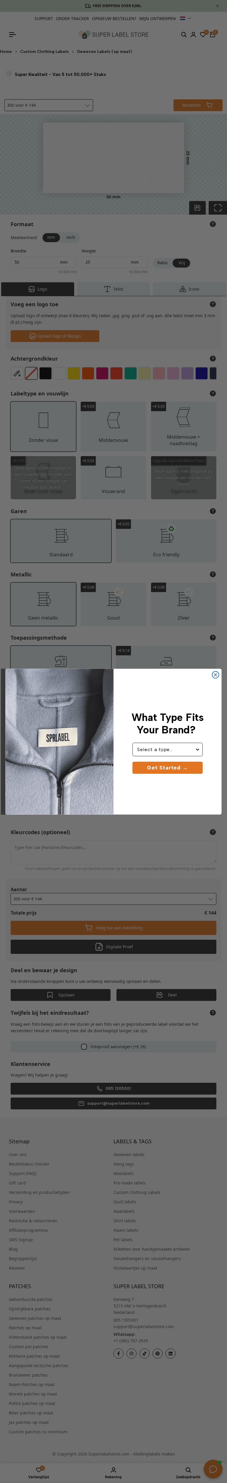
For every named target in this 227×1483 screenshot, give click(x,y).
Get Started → (167, 767)
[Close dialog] (215, 674)
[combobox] (166, 749)
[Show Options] (197, 749)
